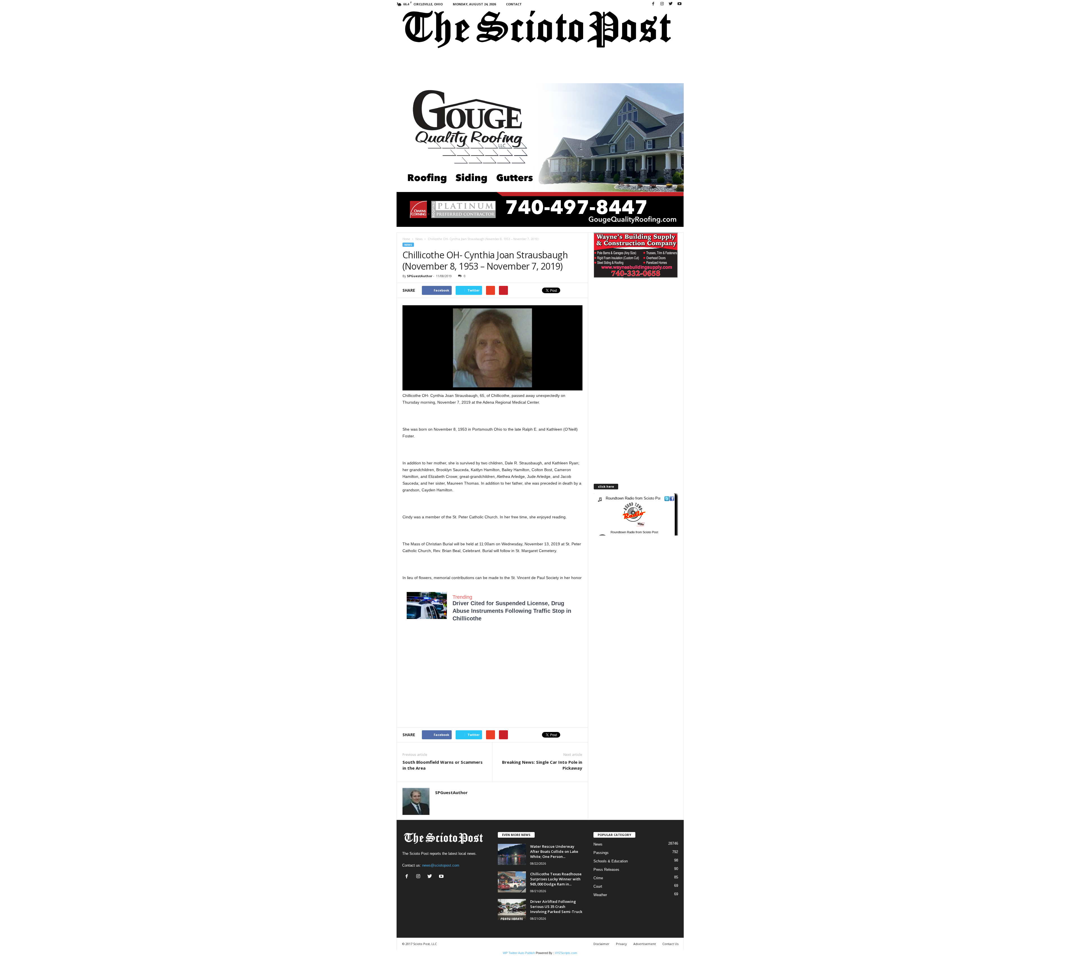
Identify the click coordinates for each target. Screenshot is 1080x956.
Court (597, 886)
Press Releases (606, 869)
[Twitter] (670, 4)
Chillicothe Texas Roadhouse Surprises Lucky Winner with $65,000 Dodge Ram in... (556, 879)
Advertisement (644, 944)
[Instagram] (662, 4)
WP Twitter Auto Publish (519, 953)
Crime (598, 878)
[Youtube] (679, 4)
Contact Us (670, 944)
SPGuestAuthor (419, 276)
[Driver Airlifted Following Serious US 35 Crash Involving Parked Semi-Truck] (512, 909)
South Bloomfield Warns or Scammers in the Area (442, 765)
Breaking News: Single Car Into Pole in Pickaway (542, 765)
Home (406, 239)
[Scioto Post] (540, 30)
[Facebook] (653, 4)
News (418, 239)
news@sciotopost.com (440, 865)
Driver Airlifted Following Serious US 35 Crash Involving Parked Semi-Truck (556, 906)
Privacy (621, 944)
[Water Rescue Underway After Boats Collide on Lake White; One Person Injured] (512, 854)
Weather (600, 895)
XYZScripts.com (566, 953)
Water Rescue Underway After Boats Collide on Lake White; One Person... (554, 851)
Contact (514, 4)
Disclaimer (601, 944)
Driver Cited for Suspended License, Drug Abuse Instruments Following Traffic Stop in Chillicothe (512, 610)
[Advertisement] (449, 678)
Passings (601, 853)
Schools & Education (610, 861)
